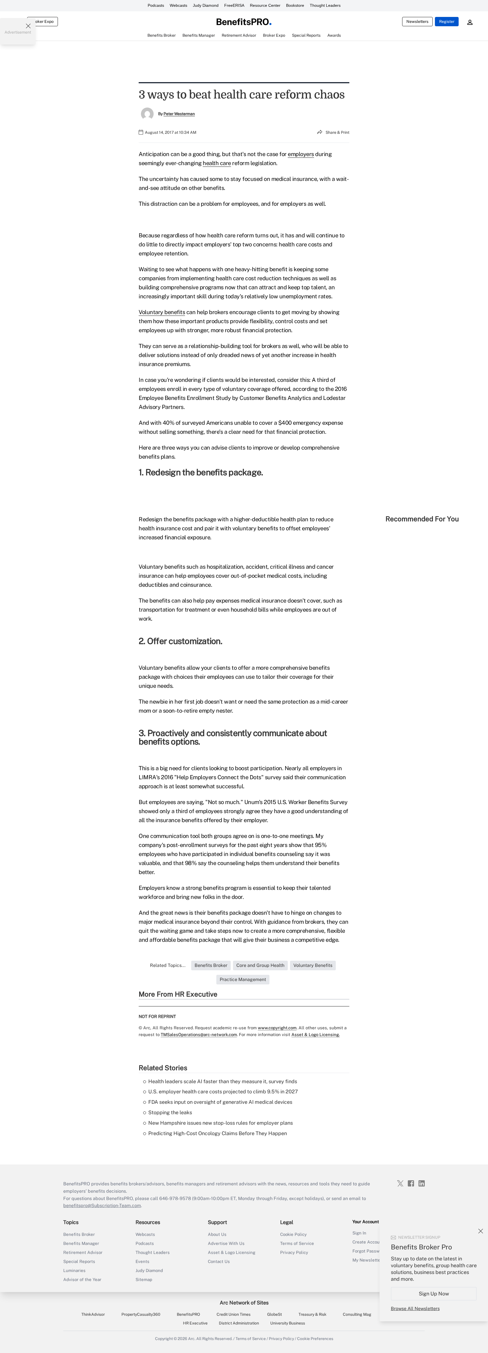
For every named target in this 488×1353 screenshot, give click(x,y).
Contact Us (219, 1261)
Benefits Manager (81, 1243)
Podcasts (156, 5)
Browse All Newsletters (415, 1308)
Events (142, 1261)
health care (217, 163)
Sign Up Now (434, 1294)
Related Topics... (168, 965)
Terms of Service (297, 1243)
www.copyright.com (277, 1027)
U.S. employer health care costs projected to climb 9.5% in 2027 (223, 1091)
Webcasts (178, 5)
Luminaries (74, 1270)
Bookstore (295, 5)
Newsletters (417, 21)
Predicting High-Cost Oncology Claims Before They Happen (217, 1133)
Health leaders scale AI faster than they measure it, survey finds (222, 1081)
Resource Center (265, 5)
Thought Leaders (325, 5)
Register (446, 21)
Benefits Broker (79, 1234)
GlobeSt (274, 1314)
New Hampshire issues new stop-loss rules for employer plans (220, 1123)
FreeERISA (234, 5)
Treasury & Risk (312, 1314)
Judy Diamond (206, 5)
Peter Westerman (179, 113)
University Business (287, 1323)
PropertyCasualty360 (140, 1314)
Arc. (191, 1338)
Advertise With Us (226, 1243)
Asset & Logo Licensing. (315, 1034)
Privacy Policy (294, 1252)
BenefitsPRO (188, 1314)
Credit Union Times (233, 1314)
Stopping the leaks (170, 1112)
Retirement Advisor (83, 1252)
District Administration (239, 1323)
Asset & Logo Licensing (231, 1252)
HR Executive (195, 1323)
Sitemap (144, 1279)
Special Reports (79, 1261)
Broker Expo (42, 21)
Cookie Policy (293, 1234)
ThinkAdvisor (93, 1314)
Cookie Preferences (315, 1338)
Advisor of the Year (82, 1279)
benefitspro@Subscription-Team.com (102, 1205)
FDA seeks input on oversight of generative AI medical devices (220, 1102)
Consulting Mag (357, 1314)
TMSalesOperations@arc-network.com (199, 1034)
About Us (217, 1234)
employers (301, 154)
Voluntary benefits (162, 312)
